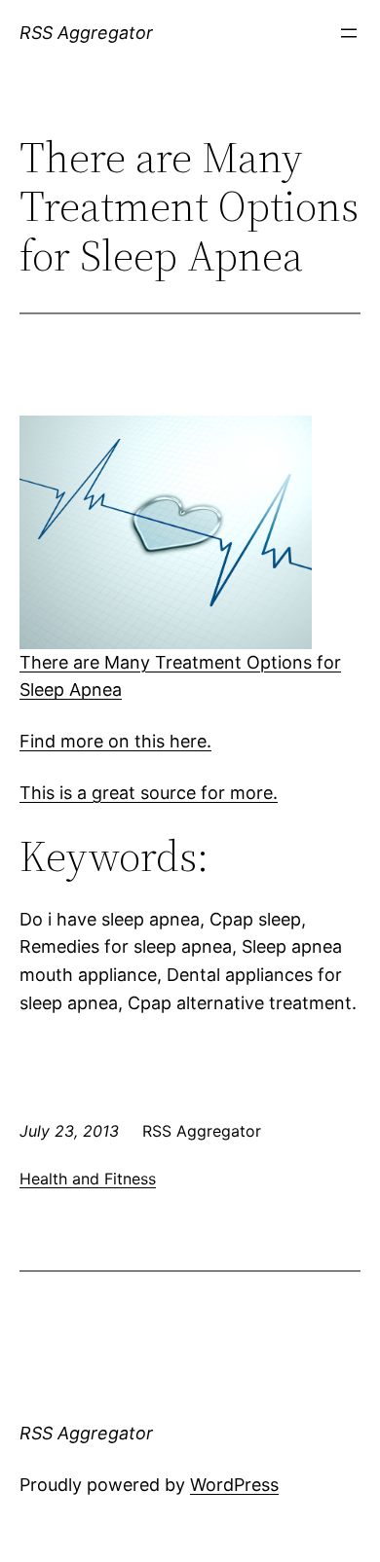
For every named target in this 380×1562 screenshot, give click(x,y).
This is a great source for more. (148, 792)
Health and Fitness (87, 1178)
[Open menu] (349, 33)
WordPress (234, 1484)
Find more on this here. (115, 741)
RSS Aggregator (86, 32)
